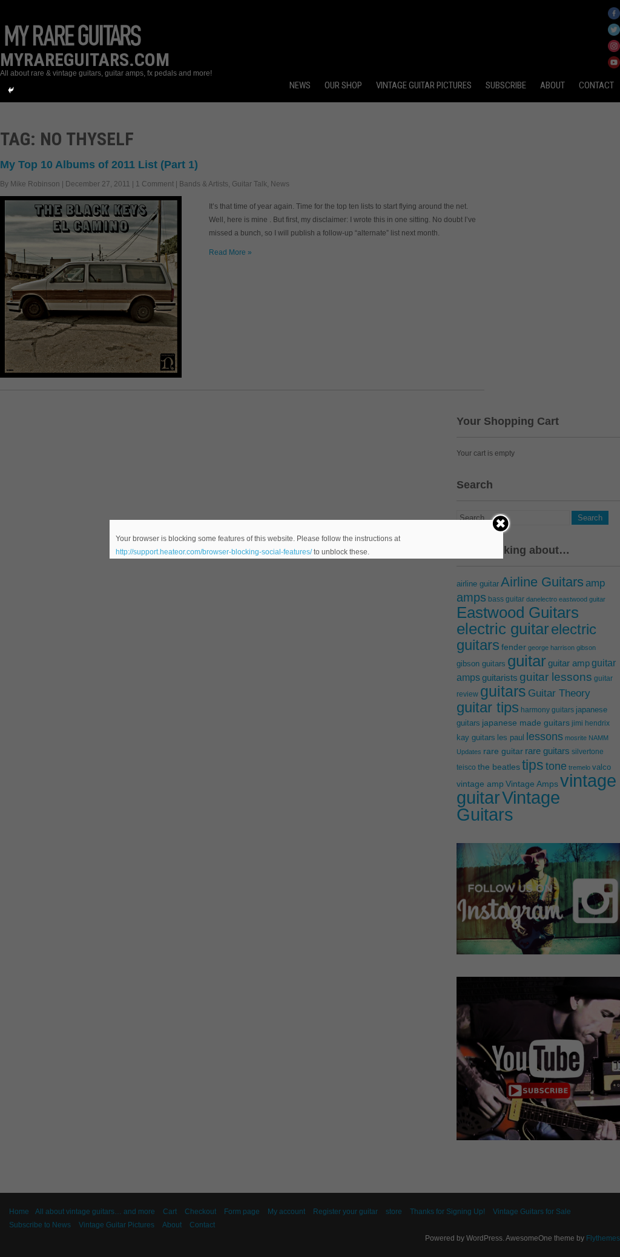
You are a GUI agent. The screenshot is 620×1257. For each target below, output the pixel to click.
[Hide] (11, 90)
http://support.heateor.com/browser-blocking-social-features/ (214, 552)
